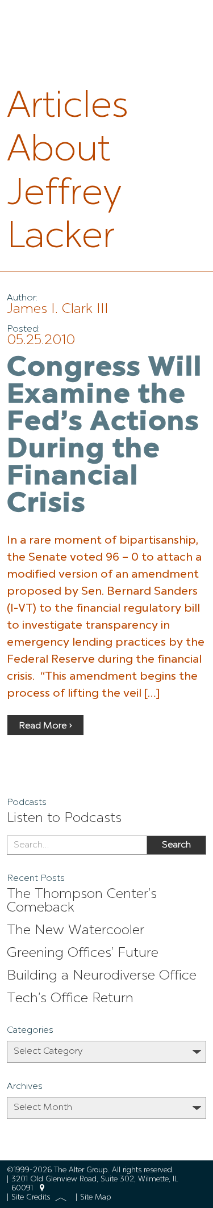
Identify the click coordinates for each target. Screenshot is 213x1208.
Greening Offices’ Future (82, 953)
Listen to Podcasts (64, 818)
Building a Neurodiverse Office (102, 976)
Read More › (45, 726)
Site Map (95, 1197)
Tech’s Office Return (70, 999)
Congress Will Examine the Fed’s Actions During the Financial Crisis (104, 436)
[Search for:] (77, 845)
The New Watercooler (75, 931)
